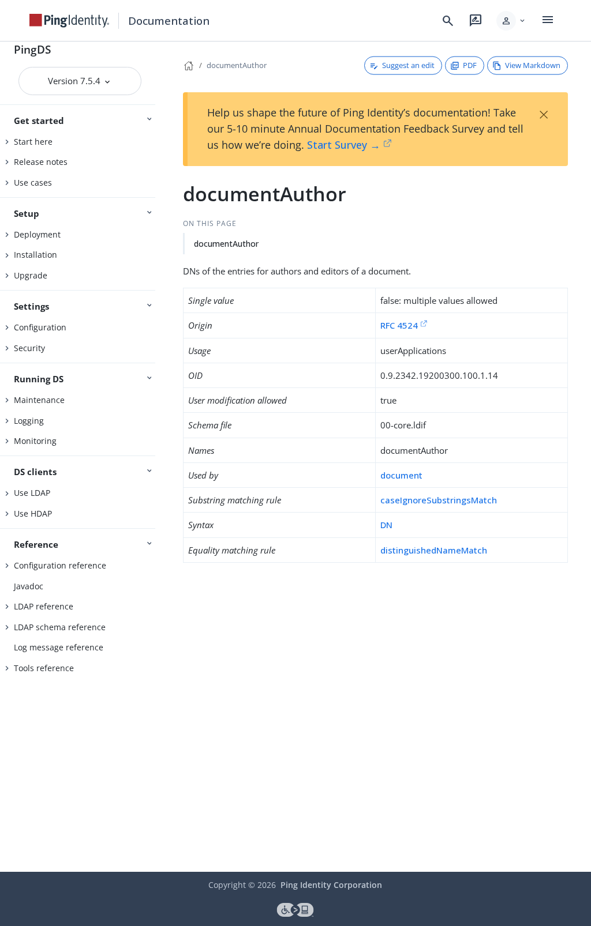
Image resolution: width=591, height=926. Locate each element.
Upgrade (30, 275)
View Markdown (532, 65)
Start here (33, 141)
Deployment (37, 234)
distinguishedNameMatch (433, 550)
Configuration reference (60, 565)
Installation (35, 254)
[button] (512, 21)
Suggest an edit (408, 65)
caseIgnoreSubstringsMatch (438, 500)
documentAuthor (237, 65)
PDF (470, 65)
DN (386, 524)
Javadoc (28, 586)
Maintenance (39, 399)
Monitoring (35, 440)
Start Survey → (343, 145)
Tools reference (44, 667)
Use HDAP (33, 513)
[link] (69, 21)
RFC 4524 (399, 325)
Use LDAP (32, 492)
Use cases (33, 182)
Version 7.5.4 (75, 80)
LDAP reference (43, 606)
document (401, 475)
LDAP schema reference (60, 627)
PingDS (32, 49)
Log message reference (58, 647)
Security (29, 347)
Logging (29, 420)
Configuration (40, 327)
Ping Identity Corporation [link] (331, 884)
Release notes (41, 161)
